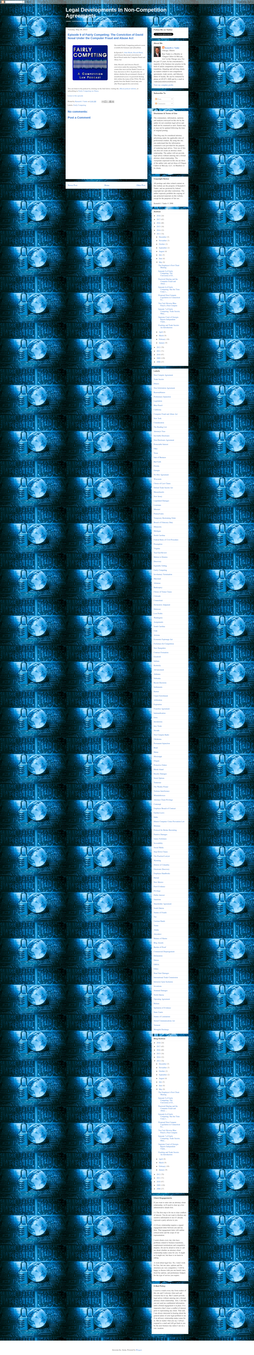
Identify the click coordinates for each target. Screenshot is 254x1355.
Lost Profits (158, 613)
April (161, 332)
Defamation (158, 955)
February (162, 339)
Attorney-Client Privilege (163, 799)
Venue (156, 925)
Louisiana (157, 505)
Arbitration (158, 700)
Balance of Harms (160, 938)
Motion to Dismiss (160, 557)
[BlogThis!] (105, 101)
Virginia (157, 548)
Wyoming (157, 860)
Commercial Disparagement (164, 951)
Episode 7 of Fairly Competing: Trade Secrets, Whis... (169, 311)
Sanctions (157, 899)
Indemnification (159, 713)
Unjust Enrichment (161, 695)
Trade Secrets (159, 379)
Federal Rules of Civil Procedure (166, 539)
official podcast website (127, 88)
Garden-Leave (159, 812)
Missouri (157, 509)
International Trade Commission (166, 977)
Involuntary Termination (163, 574)
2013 (159, 233)
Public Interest (159, 895)
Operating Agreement (162, 999)
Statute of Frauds (160, 912)
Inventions (158, 986)
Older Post (141, 185)
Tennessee (157, 782)
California (157, 409)
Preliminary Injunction (162, 396)
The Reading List (160, 427)
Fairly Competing (79, 105)
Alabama (157, 674)
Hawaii (156, 877)
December (163, 237)
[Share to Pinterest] (113, 101)
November (163, 240)
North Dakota (159, 995)
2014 (159, 230)
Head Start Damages (161, 973)
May (161, 262)
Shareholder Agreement (162, 903)
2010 (159, 354)
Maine (156, 752)
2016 (159, 223)
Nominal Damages (160, 990)
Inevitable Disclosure (161, 435)
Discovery (157, 561)
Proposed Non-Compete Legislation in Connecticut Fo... (169, 297)
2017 (159, 219)
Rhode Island (159, 769)
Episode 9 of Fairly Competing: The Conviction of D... (166, 273)
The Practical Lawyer (162, 856)
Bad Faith (157, 461)
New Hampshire (160, 648)
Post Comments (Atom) (111, 194)
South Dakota (159, 908)
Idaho (156, 817)
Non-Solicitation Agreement (164, 388)
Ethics (156, 969)
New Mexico (158, 882)
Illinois (156, 383)
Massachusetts (159, 492)
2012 (159, 347)
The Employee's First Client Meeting (168, 266)
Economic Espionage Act (163, 639)
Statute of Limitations (162, 1016)
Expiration (158, 704)
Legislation (158, 401)
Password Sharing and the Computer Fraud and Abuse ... (168, 281)
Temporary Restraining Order (165, 518)
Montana (157, 826)
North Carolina (159, 535)
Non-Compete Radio (161, 734)
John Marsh (128, 52)
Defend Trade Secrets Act (163, 487)
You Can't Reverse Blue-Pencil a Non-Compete (167, 304)
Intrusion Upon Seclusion (163, 981)
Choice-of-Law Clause (162, 483)
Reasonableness (159, 392)
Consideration (159, 422)
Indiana (156, 661)
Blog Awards (158, 942)
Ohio (155, 448)
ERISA (156, 964)
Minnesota (157, 526)
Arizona (157, 635)
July (160, 255)
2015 (159, 226)
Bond (156, 747)
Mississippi (158, 756)
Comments (161, 103)
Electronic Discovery (161, 869)
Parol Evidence (159, 886)
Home (106, 185)
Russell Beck (138, 52)
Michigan (157, 531)
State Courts (158, 1012)
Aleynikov (158, 934)
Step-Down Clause (161, 851)
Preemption (158, 544)
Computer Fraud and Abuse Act (166, 414)
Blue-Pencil (158, 405)
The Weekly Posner (161, 786)
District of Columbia (161, 865)
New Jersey (158, 496)
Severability (158, 843)
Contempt (157, 804)
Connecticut (158, 600)
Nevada (156, 730)
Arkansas (157, 583)
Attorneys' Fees (159, 431)
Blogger (139, 1350)
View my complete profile (163, 85)
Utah (155, 630)
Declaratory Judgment (162, 604)
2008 (159, 362)
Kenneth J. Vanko (172, 47)
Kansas (156, 691)
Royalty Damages (160, 773)
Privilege (157, 891)
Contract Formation (161, 652)
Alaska (156, 930)
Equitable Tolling (160, 565)
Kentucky (157, 665)
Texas (156, 453)
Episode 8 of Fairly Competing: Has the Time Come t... (169, 289)
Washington (158, 617)
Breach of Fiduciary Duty (163, 522)
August (162, 251)
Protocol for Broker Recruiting (165, 830)
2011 (159, 351)
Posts (159, 99)
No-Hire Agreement (161, 474)
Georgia (157, 470)
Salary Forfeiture (160, 838)
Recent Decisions (160, 682)
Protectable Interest (161, 444)
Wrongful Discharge (161, 1029)
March (161, 335)
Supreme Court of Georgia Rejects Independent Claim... (168, 319)
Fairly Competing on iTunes (88, 91)
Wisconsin (157, 479)
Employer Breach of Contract (165, 808)
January (162, 342)
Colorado (157, 596)
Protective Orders (160, 765)
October (162, 244)
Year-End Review (160, 552)
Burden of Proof (160, 947)
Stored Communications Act (164, 1020)
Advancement (159, 669)
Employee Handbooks (162, 873)
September (163, 247)
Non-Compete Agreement (163, 375)
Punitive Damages (160, 834)
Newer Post (72, 185)
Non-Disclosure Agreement (164, 440)
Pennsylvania (159, 513)
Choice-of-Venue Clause (163, 591)
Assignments (158, 622)
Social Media (159, 847)
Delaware (157, 609)
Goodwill (157, 656)
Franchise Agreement (162, 708)
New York (157, 418)
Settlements (158, 687)
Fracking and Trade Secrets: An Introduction (168, 326)
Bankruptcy (158, 587)
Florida (156, 466)
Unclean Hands (159, 921)
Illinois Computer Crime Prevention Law (169, 821)
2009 (159, 358)
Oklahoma (157, 739)
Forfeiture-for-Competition (164, 643)
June (161, 258)
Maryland (157, 578)
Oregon (156, 761)
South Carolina (159, 626)
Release (156, 1003)
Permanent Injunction (162, 743)
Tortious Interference (161, 791)
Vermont (157, 1025)
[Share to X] (108, 101)
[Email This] (103, 101)
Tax (155, 916)
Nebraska (157, 678)
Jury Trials (158, 726)
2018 (159, 215)
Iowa (155, 717)
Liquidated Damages (161, 500)
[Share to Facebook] (110, 101)
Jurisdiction (158, 721)
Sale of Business (160, 457)
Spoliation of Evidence (162, 1008)
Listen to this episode (75, 95)
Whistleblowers (159, 795)
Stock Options (159, 778)
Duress (156, 960)
